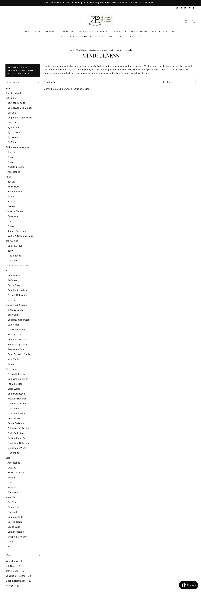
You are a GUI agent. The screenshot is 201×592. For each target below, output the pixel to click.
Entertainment (15, 191)
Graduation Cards (17, 349)
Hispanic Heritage (17, 399)
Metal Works (14, 418)
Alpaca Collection (17, 374)
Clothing (12, 468)
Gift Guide (67, 32)
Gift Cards (13, 122)
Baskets (12, 182)
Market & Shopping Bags (20, 236)
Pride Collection (16, 433)
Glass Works (14, 389)
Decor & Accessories (18, 265)
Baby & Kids (159, 32)
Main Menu (12, 82)
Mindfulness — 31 (14, 561)
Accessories (14, 172)
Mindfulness (81, 50)
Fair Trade (13, 512)
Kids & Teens (14, 256)
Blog (10, 546)
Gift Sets (12, 113)
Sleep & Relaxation (17, 295)
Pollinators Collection (19, 428)
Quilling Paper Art (17, 438)
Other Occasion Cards (19, 354)
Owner (11, 542)
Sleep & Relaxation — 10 (18, 581)
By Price (12, 142)
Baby (10, 251)
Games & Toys (15, 246)
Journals (12, 364)
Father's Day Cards (17, 344)
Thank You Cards (16, 330)
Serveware (13, 216)
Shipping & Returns (17, 537)
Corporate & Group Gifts (20, 118)
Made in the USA (16, 413)
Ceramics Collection (18, 379)
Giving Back (14, 527)
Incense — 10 (12, 586)
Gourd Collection (16, 394)
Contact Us (13, 507)
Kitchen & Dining (136, 32)
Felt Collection (15, 384)
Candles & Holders (17, 290)
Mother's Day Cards (18, 339)
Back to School (44, 32)
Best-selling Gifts (16, 103)
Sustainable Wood (17, 448)
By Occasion (14, 132)
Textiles (11, 206)
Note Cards (13, 359)
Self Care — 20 (13, 566)
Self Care (12, 280)
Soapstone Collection (19, 443)
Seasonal (12, 201)
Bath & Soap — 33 (14, 571)
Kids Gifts (12, 261)
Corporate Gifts (15, 517)
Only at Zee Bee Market (20, 108)
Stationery (13, 492)
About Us (134, 36)
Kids (10, 482)
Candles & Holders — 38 (18, 576)
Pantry (11, 226)
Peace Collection (16, 423)
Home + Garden (16, 472)
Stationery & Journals (76, 36)
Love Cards (13, 325)
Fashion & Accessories (93, 32)
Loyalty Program (16, 532)
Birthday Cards (15, 310)
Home (117, 32)
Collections (104, 36)
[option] (100, 2)
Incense (12, 300)
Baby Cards (14, 315)
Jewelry (11, 152)
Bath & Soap (14, 285)
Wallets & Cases (16, 167)
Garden (11, 196)
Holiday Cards (15, 334)
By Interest (13, 137)
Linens (11, 221)
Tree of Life (13, 453)
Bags (10, 162)
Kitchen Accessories (18, 231)
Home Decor (14, 187)
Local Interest (14, 408)
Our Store (12, 502)
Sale (120, 36)
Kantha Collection (17, 403)
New (27, 32)
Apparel (12, 157)
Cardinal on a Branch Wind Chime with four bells (21, 70)
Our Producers (15, 522)
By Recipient (14, 127)
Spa (174, 32)
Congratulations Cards (19, 320)
